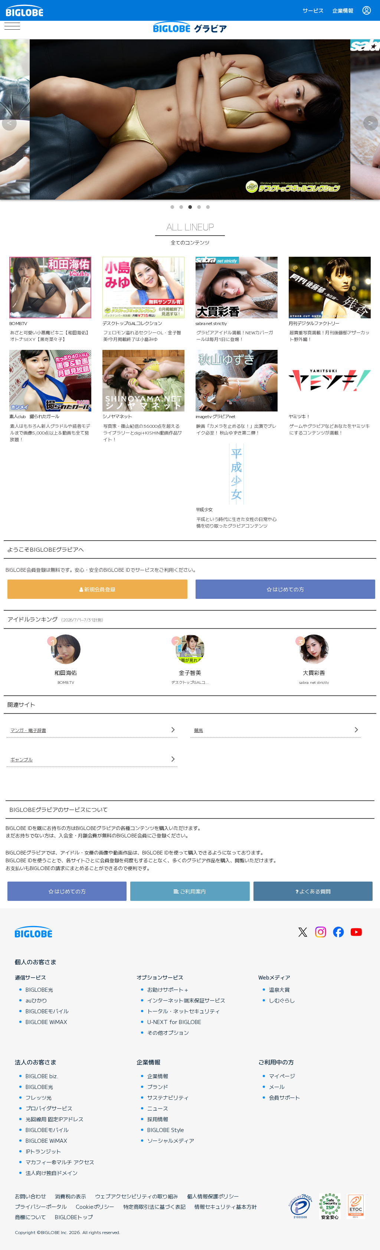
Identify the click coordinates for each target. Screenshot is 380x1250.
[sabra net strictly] (190, 119)
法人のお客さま (35, 1061)
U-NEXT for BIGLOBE (174, 1022)
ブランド (157, 1086)
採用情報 (157, 1119)
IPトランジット (43, 1151)
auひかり (36, 1000)
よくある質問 (315, 891)
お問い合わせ (30, 1196)
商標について (30, 1217)
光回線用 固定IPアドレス (54, 1119)
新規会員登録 (99, 589)
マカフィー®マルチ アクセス (60, 1162)
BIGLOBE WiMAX (46, 1022)
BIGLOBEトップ (74, 1217)
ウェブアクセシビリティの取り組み (136, 1196)
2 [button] (181, 207)
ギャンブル (21, 759)
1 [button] (172, 207)
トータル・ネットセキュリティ (183, 1011)
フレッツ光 (39, 1097)
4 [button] (199, 207)
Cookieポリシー (95, 1207)
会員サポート (284, 1097)
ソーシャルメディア (170, 1140)
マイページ (282, 1076)
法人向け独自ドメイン (52, 1173)
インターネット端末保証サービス (186, 1000)
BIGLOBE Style (165, 1129)
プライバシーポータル (41, 1207)
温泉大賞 (279, 989)
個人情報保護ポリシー (213, 1196)
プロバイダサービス (49, 1108)
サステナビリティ (168, 1097)
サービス (313, 10)
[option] (190, 119)
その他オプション (168, 1032)
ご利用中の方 (276, 1061)
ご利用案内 (193, 891)
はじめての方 (288, 589)
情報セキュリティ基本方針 (225, 1207)
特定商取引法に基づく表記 (154, 1207)
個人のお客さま (35, 961)
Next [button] (370, 123)
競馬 (198, 730)
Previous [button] (9, 123)
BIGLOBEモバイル (47, 1011)
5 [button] (208, 207)
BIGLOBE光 (39, 989)
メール (277, 1086)
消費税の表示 (70, 1196)
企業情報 (342, 10)
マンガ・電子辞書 (28, 730)
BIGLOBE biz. (42, 1076)
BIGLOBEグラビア (214, 27)
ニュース (157, 1108)
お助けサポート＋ (168, 989)
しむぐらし (282, 1000)
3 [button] (190, 207)
